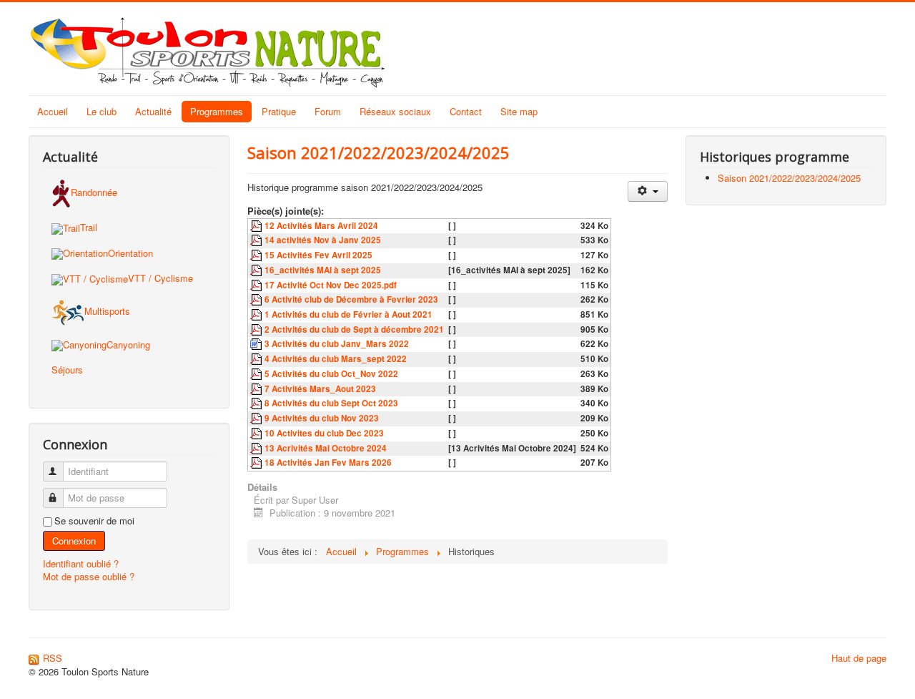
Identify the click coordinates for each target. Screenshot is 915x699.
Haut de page (858, 658)
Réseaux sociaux (395, 111)
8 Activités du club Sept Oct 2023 (331, 403)
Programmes (216, 111)
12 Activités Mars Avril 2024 (321, 226)
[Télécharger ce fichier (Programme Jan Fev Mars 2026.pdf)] (257, 462)
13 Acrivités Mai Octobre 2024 (325, 448)
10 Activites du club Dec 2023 (324, 433)
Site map (519, 111)
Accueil (52, 111)
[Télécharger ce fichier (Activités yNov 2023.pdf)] (257, 418)
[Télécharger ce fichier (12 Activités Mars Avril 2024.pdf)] (257, 226)
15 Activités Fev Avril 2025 (318, 255)
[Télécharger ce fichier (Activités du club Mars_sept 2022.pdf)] (257, 359)
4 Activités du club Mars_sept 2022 (335, 359)
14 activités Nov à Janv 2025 (322, 240)
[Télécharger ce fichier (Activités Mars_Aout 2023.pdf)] (257, 389)
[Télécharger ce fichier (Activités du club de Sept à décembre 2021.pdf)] (257, 329)
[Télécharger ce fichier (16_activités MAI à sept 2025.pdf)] (257, 270)
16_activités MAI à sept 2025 (322, 270)
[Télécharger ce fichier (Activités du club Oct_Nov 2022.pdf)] (257, 374)
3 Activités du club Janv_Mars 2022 (336, 344)
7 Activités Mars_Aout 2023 (320, 389)
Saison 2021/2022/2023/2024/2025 (378, 152)
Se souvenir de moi (94, 520)
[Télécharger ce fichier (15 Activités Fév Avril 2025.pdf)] (257, 255)
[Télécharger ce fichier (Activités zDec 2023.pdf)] (257, 433)
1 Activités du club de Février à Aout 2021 (348, 314)
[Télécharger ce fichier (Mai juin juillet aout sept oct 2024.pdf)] (257, 448)
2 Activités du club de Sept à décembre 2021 (354, 329)
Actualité (153, 111)
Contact (466, 111)
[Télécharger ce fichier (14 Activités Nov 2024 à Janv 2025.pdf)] (257, 240)
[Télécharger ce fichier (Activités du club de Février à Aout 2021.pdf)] (257, 314)
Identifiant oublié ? (81, 563)
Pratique (279, 111)
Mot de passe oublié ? (88, 576)
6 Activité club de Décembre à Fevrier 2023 (351, 299)
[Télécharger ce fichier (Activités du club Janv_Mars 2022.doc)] (257, 344)
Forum (328, 111)
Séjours (67, 369)
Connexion (74, 540)
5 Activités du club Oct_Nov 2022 (331, 374)
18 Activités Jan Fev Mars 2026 (328, 462)
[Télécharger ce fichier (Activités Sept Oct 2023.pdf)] (257, 403)
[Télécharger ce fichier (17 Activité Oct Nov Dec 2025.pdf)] (257, 285)
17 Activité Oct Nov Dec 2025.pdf (330, 285)
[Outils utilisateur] (647, 191)
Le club (101, 111)
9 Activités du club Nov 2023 (321, 418)
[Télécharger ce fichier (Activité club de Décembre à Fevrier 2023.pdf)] (257, 299)
